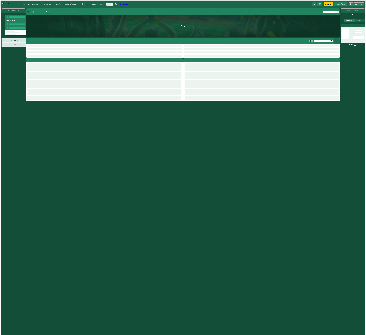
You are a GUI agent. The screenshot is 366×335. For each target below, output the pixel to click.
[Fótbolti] (31, 12)
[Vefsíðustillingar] (351, 4)
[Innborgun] (314, 4)
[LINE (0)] (28, 12)
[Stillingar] (362, 26)
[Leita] (338, 12)
